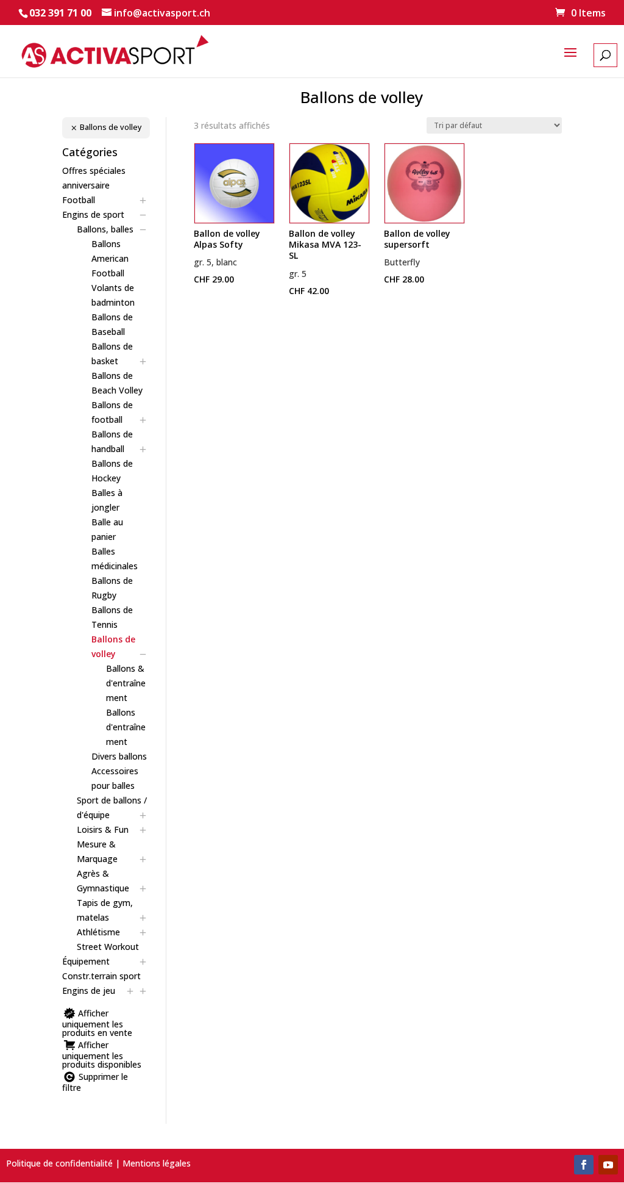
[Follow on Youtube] (608, 1164)
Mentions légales (156, 1163)
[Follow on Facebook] (584, 1164)
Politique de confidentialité (59, 1163)
